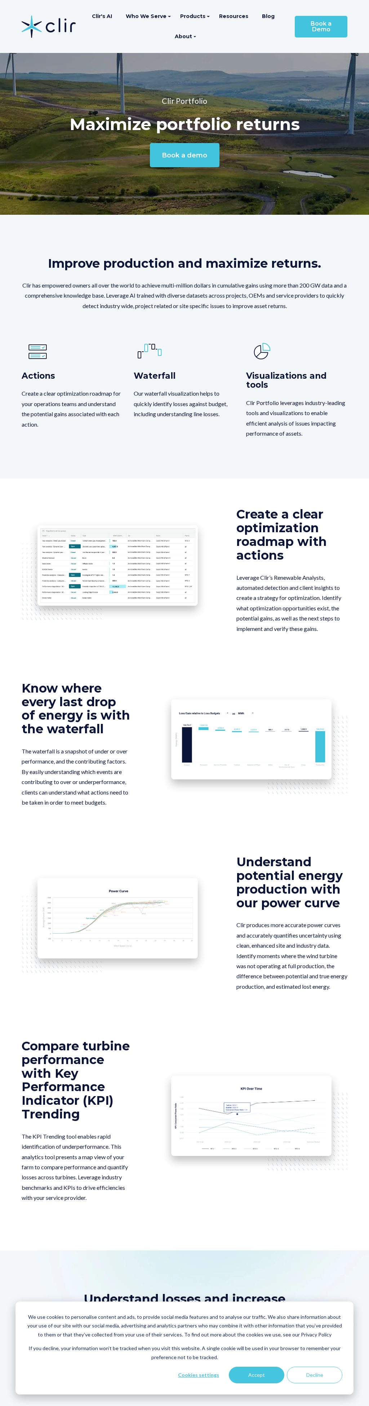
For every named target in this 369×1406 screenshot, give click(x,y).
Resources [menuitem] (233, 16)
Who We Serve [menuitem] (146, 16)
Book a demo (184, 155)
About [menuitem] (183, 36)
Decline (314, 1375)
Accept (256, 1375)
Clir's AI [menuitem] (102, 16)
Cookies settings (198, 1375)
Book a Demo (321, 26)
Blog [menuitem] (268, 16)
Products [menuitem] (192, 16)
